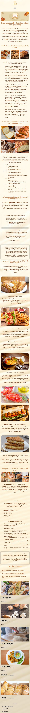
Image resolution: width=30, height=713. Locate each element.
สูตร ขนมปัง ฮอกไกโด (7, 644)
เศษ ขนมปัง (4, 620)
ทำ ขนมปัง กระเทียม (6, 597)
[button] (15, 8)
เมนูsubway (4, 674)
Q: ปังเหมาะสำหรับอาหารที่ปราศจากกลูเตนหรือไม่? (14, 577)
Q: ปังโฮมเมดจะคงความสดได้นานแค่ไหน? (13, 571)
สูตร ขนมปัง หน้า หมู (6, 667)
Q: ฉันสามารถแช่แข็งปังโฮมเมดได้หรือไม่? (13, 573)
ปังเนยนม (3, 697)
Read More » (3, 601)
